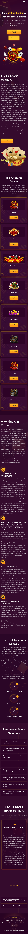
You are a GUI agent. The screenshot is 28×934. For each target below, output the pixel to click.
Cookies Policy (18, 920)
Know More (7, 141)
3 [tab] (13, 885)
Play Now (14, 32)
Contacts (14, 925)
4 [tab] (14, 885)
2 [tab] (11, 885)
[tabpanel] (14, 844)
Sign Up (14, 38)
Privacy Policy (9, 920)
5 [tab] (16, 885)
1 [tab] (10, 885)
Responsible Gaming (7, 923)
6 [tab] (17, 885)
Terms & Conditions (20, 923)
